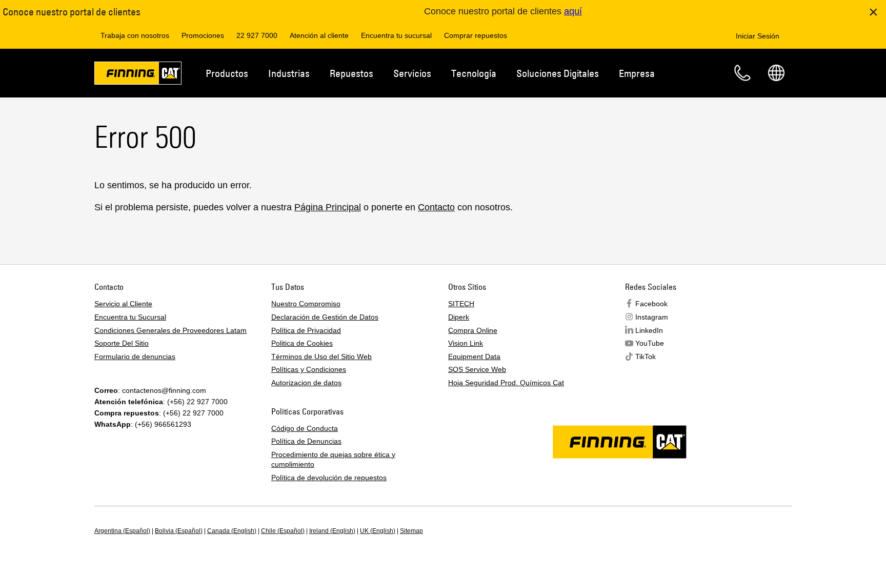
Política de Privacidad (306, 330)
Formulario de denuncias (134, 356)
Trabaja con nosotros (134, 35)
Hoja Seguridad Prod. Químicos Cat (506, 383)
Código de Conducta (304, 428)
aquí (573, 11)
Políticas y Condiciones (308, 369)
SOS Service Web (477, 369)
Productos (227, 73)
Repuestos (351, 73)
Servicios (412, 73)
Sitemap (411, 531)
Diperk (458, 317)
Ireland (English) (332, 531)
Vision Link (465, 343)
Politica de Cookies (302, 343)
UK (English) (377, 531)
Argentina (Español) (122, 531)
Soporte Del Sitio (121, 343)
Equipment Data (474, 356)
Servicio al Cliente (123, 304)
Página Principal (327, 207)
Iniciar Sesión (757, 36)
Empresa (637, 73)
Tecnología (473, 73)
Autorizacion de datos (306, 383)
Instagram (651, 317)
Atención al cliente (319, 35)
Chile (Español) (283, 531)
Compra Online (472, 330)
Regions (776, 73)
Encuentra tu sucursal (396, 35)
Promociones (203, 35)
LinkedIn (649, 330)
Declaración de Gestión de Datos (324, 317)
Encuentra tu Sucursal (130, 317)
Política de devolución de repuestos (329, 477)
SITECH (461, 304)
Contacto (742, 73)
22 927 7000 (256, 35)
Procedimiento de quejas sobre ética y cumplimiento (333, 459)
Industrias (289, 73)
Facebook (651, 304)
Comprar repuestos (475, 35)
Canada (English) (231, 531)
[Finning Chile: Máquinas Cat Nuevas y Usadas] (138, 75)
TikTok (645, 356)
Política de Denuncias (306, 441)
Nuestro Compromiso (305, 304)
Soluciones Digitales (557, 73)
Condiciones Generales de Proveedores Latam (170, 330)
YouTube (649, 343)
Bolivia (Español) (179, 531)
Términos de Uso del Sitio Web (321, 356)
